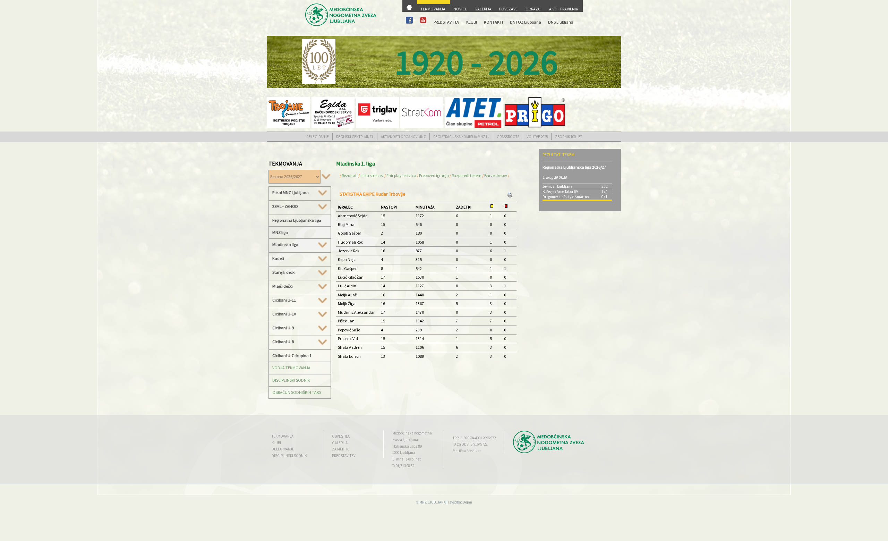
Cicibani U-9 (283, 328)
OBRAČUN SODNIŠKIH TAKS (296, 392)
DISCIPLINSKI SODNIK (291, 380)
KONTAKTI (493, 22)
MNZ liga (280, 232)
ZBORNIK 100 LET (568, 136)
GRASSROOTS (508, 136)
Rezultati (350, 175)
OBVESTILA (341, 436)
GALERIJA (483, 8)
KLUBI (471, 22)
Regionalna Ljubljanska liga (296, 220)
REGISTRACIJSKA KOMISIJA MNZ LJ (461, 136)
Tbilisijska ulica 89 (407, 446)
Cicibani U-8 (283, 341)
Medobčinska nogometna (412, 433)
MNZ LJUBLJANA (432, 502)
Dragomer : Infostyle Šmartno (566, 196)
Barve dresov (495, 175)
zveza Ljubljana (405, 439)
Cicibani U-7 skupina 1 (291, 355)
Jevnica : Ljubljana (557, 186)
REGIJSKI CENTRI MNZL (355, 136)
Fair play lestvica (401, 175)
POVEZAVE (508, 8)
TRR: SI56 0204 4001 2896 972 (474, 438)
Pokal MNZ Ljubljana (290, 192)
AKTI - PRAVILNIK (563, 8)
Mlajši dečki (282, 286)
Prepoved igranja (434, 175)
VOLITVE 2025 (537, 136)
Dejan (467, 502)
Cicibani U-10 (284, 314)
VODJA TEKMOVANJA (291, 367)
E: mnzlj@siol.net (406, 459)
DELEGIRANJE (317, 136)
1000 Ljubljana (403, 452)
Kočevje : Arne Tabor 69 (560, 191)
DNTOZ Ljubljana (525, 22)
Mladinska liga (285, 244)
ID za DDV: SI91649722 (470, 444)
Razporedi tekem (466, 175)
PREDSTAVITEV (446, 22)
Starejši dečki (284, 272)
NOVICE (460, 8)
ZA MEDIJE (340, 449)
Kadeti (278, 258)
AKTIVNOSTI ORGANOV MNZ (403, 136)
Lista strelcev (372, 175)
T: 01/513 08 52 (403, 465)
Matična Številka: (467, 450)
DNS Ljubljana (560, 22)
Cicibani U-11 (284, 300)
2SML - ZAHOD (285, 206)
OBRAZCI (533, 8)
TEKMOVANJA (432, 8)
